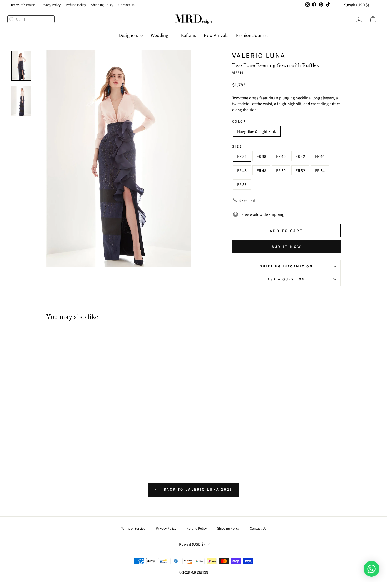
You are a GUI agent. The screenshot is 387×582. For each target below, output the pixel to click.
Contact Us (126, 4)
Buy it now (286, 246)
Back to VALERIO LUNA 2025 (197, 489)
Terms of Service (23, 4)
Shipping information (286, 266)
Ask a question (286, 279)
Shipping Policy (102, 4)
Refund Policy (76, 4)
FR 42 (300, 156)
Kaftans (188, 35)
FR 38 (261, 156)
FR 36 (242, 156)
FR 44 (320, 156)
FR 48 (261, 170)
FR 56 (242, 184)
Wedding (160, 35)
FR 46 (242, 170)
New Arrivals (216, 35)
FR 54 (320, 170)
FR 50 (281, 170)
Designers (129, 35)
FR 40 (281, 156)
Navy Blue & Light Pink (256, 131)
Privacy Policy (50, 4)
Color (239, 121)
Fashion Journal (252, 35)
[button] (243, 200)
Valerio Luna (258, 55)
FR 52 (300, 170)
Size (237, 146)
